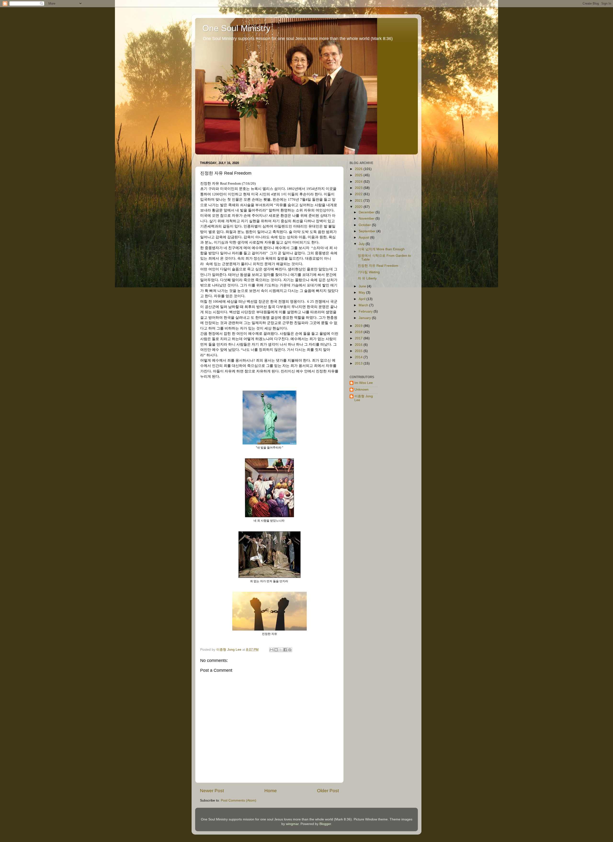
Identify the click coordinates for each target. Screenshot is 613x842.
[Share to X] (280, 649)
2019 (359, 326)
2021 (359, 200)
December (367, 212)
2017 (359, 338)
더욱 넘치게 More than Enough (381, 249)
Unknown (361, 389)
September (367, 231)
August (364, 237)
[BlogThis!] (276, 649)
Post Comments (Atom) (238, 800)
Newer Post (212, 790)
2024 (359, 181)
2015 (359, 351)
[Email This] (271, 649)
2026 (359, 169)
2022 (359, 194)
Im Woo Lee (363, 383)
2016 (359, 345)
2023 (359, 188)
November (367, 218)
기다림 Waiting (369, 272)
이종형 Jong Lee (363, 398)
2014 (359, 357)
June (363, 286)
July (362, 244)
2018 (359, 332)
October (365, 225)
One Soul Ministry (236, 28)
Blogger (325, 824)
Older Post (328, 790)
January (365, 318)
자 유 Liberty (367, 278)
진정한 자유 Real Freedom (378, 265)
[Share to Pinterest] (289, 649)
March (364, 305)
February (366, 311)
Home (270, 790)
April (362, 299)
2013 (359, 363)
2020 (359, 207)
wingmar (292, 824)
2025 (359, 175)
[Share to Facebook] (285, 649)
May (362, 292)
